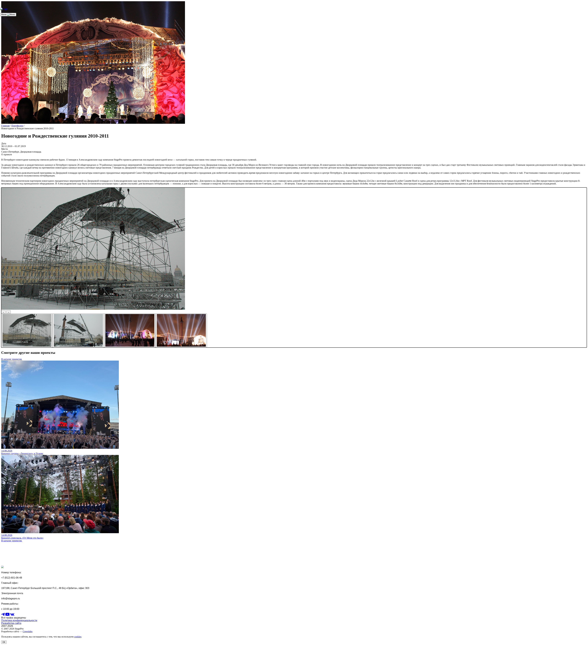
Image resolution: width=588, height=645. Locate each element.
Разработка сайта (11, 623)
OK (3, 642)
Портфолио (17, 125)
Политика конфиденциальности (19, 620)
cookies (77, 636)
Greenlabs (27, 631)
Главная (5, 125)
